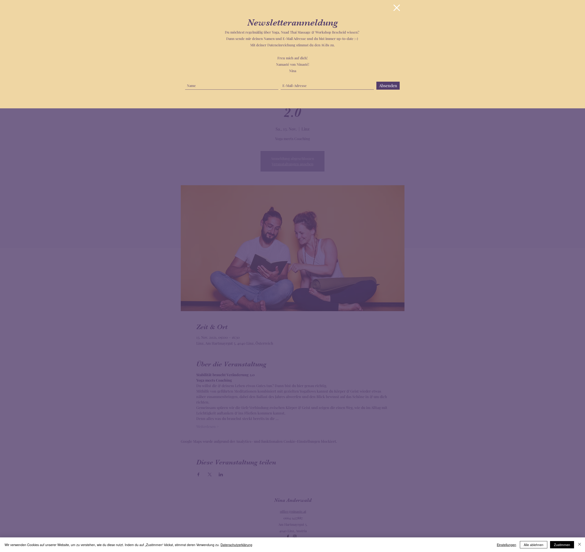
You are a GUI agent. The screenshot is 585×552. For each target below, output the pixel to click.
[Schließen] (579, 544)
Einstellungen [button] (506, 544)
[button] (397, 8)
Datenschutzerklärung (236, 544)
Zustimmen (562, 544)
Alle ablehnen (533, 544)
